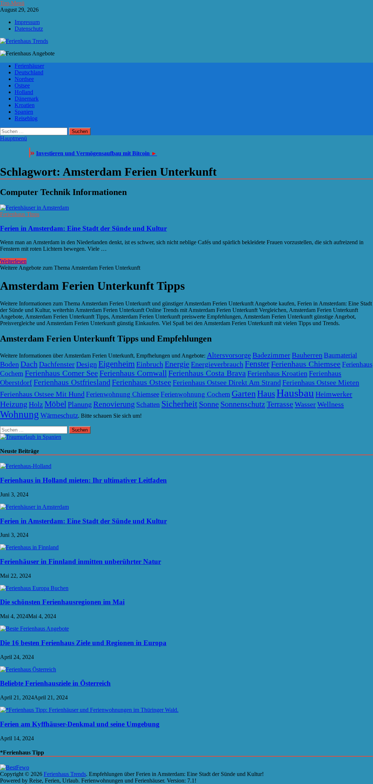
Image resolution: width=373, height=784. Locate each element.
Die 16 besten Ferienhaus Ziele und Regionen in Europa (83, 643)
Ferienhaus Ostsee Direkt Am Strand (227, 382)
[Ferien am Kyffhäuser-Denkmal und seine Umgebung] (89, 710)
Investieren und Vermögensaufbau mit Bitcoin (96, 153)
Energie (177, 364)
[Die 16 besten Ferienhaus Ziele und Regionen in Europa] (34, 628)
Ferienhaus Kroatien (277, 373)
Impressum (27, 22)
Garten (244, 393)
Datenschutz (29, 29)
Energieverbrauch (217, 364)
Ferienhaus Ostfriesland (72, 382)
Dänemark (27, 98)
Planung (80, 404)
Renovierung (114, 404)
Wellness (330, 404)
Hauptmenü (13, 138)
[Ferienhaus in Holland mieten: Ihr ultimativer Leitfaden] (25, 466)
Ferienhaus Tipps (19, 214)
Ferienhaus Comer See (61, 373)
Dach (29, 364)
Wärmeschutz (59, 415)
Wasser (305, 404)
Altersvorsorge (229, 355)
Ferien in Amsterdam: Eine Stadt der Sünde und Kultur (83, 228)
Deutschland (29, 72)
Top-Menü (12, 3)
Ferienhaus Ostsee (141, 382)
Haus (266, 393)
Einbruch (149, 364)
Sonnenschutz (242, 404)
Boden (9, 364)
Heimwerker (333, 394)
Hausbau (295, 393)
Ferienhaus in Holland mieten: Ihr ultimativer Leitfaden (83, 480)
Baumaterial (340, 355)
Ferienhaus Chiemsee (306, 364)
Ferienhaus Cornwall (133, 373)
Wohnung (19, 414)
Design (86, 364)
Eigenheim (116, 363)
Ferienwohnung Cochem (195, 394)
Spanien (24, 112)
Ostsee (22, 85)
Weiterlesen (13, 261)
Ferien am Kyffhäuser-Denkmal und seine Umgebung (80, 724)
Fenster (257, 363)
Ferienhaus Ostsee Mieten (320, 382)
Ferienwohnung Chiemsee (122, 394)
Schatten (148, 404)
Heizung (13, 404)
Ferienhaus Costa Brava (207, 373)
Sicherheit (179, 404)
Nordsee (24, 79)
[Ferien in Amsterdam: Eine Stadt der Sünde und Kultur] (186, 207)
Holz (36, 404)
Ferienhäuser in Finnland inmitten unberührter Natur (80, 561)
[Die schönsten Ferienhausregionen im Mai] (34, 588)
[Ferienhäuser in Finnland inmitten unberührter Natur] (29, 547)
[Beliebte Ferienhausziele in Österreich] (28, 669)
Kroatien (25, 105)
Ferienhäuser (29, 66)
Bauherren (307, 355)
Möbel (55, 404)
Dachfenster (57, 364)
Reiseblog (26, 118)
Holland (24, 92)
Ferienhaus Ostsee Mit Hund (42, 394)
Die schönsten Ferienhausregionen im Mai (62, 602)
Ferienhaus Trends (65, 774)
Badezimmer (271, 355)
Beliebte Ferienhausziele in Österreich (55, 683)
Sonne (209, 404)
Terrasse (280, 404)
